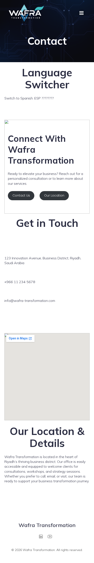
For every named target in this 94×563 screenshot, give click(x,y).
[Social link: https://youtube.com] (51, 536)
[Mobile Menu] (81, 13)
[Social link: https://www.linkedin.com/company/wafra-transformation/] (42, 536)
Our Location (54, 195)
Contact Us (21, 195)
